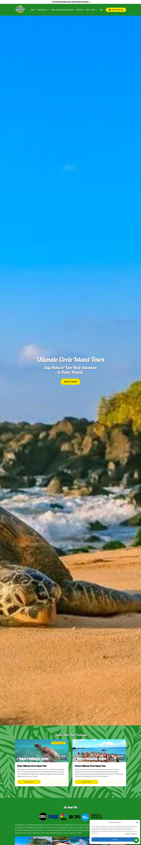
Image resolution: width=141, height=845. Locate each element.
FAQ (87, 10)
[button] (137, 822)
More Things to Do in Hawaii (62, 10)
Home (32, 10)
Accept (115, 839)
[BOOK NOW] (70, 376)
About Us (79, 10)
